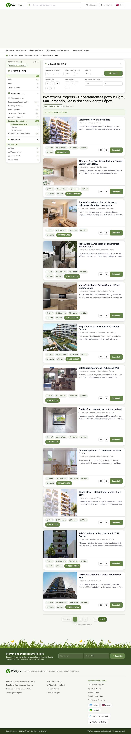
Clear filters (69, 106)
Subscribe (119, 656)
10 (95, 619)
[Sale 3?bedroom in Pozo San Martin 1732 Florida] (60, 544)
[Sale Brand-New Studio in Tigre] (60, 130)
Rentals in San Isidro (95, 696)
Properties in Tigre (94, 688)
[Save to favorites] (106, 150)
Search (115, 73)
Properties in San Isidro (96, 700)
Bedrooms (49, 80)
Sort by (88, 70)
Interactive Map (82, 50)
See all (64, 112)
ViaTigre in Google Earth (56, 685)
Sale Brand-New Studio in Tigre (94, 119)
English (107, 705)
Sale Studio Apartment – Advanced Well (99, 367)
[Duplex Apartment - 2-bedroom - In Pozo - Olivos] (60, 461)
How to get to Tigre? (14, 693)
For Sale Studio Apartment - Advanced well (100, 409)
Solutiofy (44, 731)
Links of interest (53, 689)
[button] (23, 71)
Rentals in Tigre (93, 692)
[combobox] (54, 5)
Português (96, 710)
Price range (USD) (72, 70)
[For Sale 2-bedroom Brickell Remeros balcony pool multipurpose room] (60, 213)
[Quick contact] (100, 150)
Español (95, 705)
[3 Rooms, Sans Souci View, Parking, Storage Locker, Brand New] (60, 171)
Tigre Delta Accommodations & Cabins (20, 681)
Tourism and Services (58, 50)
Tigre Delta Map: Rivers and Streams (19, 685)
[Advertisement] (65, 29)
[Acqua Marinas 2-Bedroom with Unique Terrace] (60, 337)
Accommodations (16, 50)
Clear (37, 62)
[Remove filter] (62, 106)
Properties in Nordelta (96, 685)
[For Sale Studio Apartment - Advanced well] (60, 420)
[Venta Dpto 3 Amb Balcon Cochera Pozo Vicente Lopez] (60, 254)
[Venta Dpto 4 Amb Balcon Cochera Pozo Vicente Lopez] (60, 296)
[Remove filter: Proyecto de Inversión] (25, 65)
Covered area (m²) (92, 80)
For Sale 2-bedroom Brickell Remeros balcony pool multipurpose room (97, 203)
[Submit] (30, 5)
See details (116, 150)
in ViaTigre (54, 681)
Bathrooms (69, 80)
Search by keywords (54, 70)
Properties (36, 50)
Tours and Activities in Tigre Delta (18, 689)
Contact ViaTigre (53, 693)
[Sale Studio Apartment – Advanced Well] (60, 378)
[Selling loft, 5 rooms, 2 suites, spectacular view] (60, 585)
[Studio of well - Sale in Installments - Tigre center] (60, 502)
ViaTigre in (100, 716)
